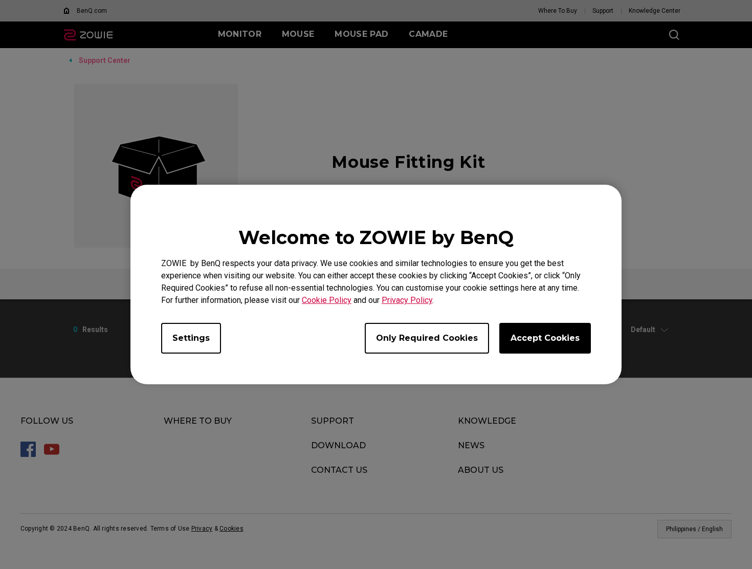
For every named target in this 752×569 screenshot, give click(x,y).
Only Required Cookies (427, 338)
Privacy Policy (407, 300)
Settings (191, 338)
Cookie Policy (326, 300)
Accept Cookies (545, 338)
